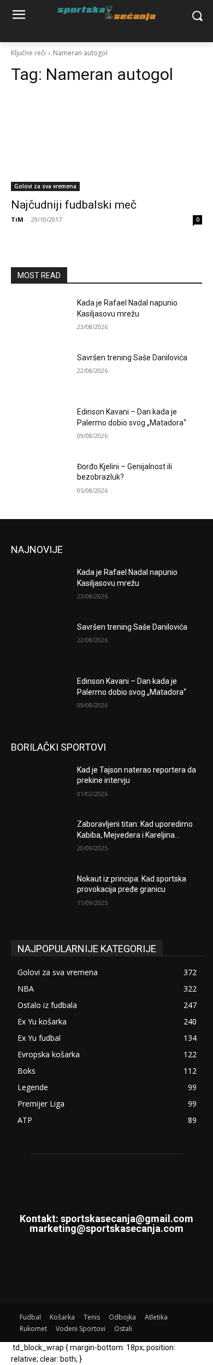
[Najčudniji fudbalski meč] (106, 143)
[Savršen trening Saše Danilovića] (39, 373)
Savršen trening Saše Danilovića (132, 357)
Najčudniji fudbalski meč (74, 204)
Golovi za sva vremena (45, 186)
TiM (17, 219)
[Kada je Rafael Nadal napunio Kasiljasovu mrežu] (39, 318)
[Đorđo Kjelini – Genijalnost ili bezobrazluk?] (39, 482)
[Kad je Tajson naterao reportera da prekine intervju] (39, 785)
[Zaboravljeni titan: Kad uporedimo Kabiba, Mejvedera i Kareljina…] (39, 839)
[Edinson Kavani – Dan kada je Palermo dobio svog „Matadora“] (39, 427)
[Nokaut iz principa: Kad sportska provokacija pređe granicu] (39, 894)
